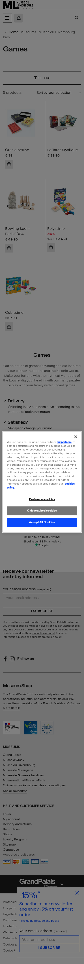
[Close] (76, 437)
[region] (42, 482)
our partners (64, 442)
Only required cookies (42, 510)
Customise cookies (42, 499)
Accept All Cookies (42, 522)
